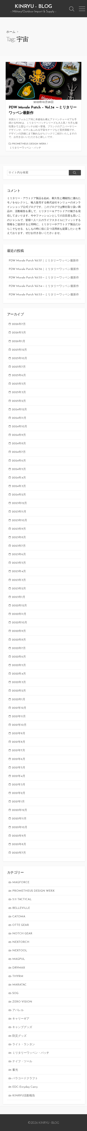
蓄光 (15, 1070)
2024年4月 (19, 477)
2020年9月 (19, 835)
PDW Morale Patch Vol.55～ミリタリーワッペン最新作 (44, 277)
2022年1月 (18, 699)
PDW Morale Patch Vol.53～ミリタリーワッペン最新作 (44, 294)
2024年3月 (19, 486)
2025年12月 (19, 349)
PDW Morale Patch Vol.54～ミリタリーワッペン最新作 (44, 286)
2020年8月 (19, 844)
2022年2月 (19, 690)
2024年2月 (19, 494)
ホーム (10, 31)
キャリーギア (20, 1018)
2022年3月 (19, 682)
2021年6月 (18, 759)
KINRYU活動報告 (23, 1095)
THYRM (17, 976)
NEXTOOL (19, 950)
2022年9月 (19, 631)
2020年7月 (19, 852)
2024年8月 (19, 443)
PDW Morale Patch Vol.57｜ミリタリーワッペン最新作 (44, 260)
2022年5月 (19, 665)
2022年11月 (19, 614)
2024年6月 (19, 460)
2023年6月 (19, 554)
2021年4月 (18, 776)
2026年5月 (19, 332)
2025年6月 (19, 375)
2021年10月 (19, 725)
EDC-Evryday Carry (25, 1087)
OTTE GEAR (20, 925)
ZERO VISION (22, 1001)
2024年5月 (19, 469)
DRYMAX (18, 967)
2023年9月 (19, 528)
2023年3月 (19, 580)
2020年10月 (19, 827)
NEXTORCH (20, 942)
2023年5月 (19, 562)
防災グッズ (19, 1036)
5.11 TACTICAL (22, 899)
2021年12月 (19, 708)
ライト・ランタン (23, 1044)
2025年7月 (19, 366)
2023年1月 (18, 597)
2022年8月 (19, 639)
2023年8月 (19, 537)
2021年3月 (18, 784)
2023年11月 (19, 511)
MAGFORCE (20, 882)
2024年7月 (19, 452)
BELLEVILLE (21, 908)
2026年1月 (18, 341)
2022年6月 (19, 656)
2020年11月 (19, 818)
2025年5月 (19, 383)
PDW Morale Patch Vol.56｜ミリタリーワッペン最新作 (44, 269)
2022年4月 (19, 673)
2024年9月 (19, 435)
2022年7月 (19, 648)
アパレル (18, 1010)
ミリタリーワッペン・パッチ (25, 148)
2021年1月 (18, 801)
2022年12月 (19, 605)
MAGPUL (18, 959)
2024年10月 (19, 426)
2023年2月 (19, 588)
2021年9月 (18, 733)
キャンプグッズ (22, 1027)
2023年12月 (19, 503)
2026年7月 (19, 324)
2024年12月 (19, 409)
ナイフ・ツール (22, 1061)
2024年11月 (19, 418)
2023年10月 (19, 520)
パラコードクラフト (25, 1078)
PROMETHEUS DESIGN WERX (29, 144)
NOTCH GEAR (22, 933)
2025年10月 (19, 358)
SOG (15, 993)
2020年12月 (19, 810)
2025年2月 (19, 401)
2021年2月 (18, 793)
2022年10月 (19, 622)
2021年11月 (19, 716)
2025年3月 (19, 392)
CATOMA (18, 916)
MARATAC (19, 984)
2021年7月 (18, 750)
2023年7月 (19, 545)
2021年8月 (18, 742)
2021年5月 (18, 767)
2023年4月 (19, 571)
